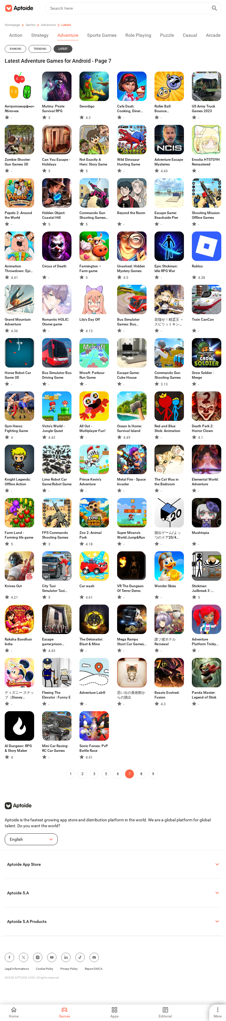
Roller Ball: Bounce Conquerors (163, 108)
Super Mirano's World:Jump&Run (131, 535)
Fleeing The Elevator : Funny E (56, 695)
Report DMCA (94, 968)
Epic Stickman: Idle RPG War (166, 268)
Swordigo (86, 106)
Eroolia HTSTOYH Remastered (206, 162)
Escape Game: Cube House (128, 375)
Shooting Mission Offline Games (206, 215)
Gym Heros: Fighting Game (16, 428)
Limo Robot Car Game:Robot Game (57, 481)
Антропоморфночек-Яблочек (19, 108)
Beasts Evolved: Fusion (167, 695)
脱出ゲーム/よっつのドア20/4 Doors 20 (167, 535)
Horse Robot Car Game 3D (18, 375)
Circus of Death (54, 266)
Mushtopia (200, 533)
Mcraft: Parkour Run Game (91, 375)
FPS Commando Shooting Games (55, 535)
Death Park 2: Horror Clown (202, 428)
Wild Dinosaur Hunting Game (128, 162)
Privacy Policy (69, 968)
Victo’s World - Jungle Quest (53, 428)
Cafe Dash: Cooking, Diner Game (128, 108)
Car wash (86, 586)
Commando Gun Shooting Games (167, 375)
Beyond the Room (131, 213)
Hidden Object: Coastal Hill (53, 215)
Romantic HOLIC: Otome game (55, 321)
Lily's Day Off (89, 319)
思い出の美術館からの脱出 (131, 695)
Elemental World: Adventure (205, 481)
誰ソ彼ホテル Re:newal (165, 641)
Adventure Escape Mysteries (168, 162)
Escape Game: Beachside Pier (166, 215)
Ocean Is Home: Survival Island (129, 428)
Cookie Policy (44, 968)
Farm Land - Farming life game (19, 535)
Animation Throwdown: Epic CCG (18, 268)
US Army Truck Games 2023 (203, 108)
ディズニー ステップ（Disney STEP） (19, 695)
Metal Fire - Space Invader (131, 481)
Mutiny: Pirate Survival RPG (53, 108)
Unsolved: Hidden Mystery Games (131, 268)
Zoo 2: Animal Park (90, 535)
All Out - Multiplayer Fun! (92, 428)
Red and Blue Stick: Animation (167, 428)
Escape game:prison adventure (52, 641)
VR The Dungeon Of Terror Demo (130, 588)
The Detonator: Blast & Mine (91, 641)
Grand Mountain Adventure (18, 321)
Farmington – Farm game (90, 268)
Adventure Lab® (92, 693)
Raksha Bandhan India (18, 641)
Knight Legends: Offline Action (18, 481)
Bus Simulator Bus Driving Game (57, 375)
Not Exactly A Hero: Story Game (93, 162)
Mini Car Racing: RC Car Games (55, 748)
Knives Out (13, 586)
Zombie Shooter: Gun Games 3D (18, 162)
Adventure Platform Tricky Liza (204, 641)
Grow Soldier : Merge (203, 375)
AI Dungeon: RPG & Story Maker (18, 748)
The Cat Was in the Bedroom (166, 481)
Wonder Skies (165, 586)
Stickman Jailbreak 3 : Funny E (201, 588)
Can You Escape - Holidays (56, 162)
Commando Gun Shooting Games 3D (92, 215)
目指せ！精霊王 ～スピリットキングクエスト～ (169, 322)
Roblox (197, 266)
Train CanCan (203, 319)
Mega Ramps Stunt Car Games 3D (130, 641)
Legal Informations (17, 968)
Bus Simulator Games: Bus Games (128, 322)
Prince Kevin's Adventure (90, 481)
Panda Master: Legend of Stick (204, 695)
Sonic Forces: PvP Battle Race (93, 748)
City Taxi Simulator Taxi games (53, 588)
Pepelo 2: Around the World (18, 215)
